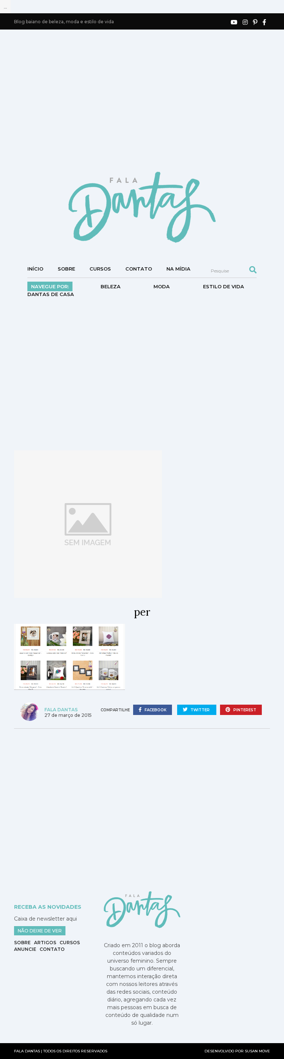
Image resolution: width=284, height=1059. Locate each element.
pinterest (244, 710)
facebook (154, 710)
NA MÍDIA (178, 269)
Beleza (111, 286)
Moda (161, 286)
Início (35, 269)
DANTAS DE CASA (50, 294)
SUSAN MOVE (257, 1051)
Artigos (45, 942)
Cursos (100, 269)
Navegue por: (50, 286)
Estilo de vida (223, 286)
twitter (200, 710)
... (5, 7)
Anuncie (25, 949)
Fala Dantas (61, 709)
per (142, 612)
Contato (138, 269)
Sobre (66, 269)
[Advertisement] (149, 99)
